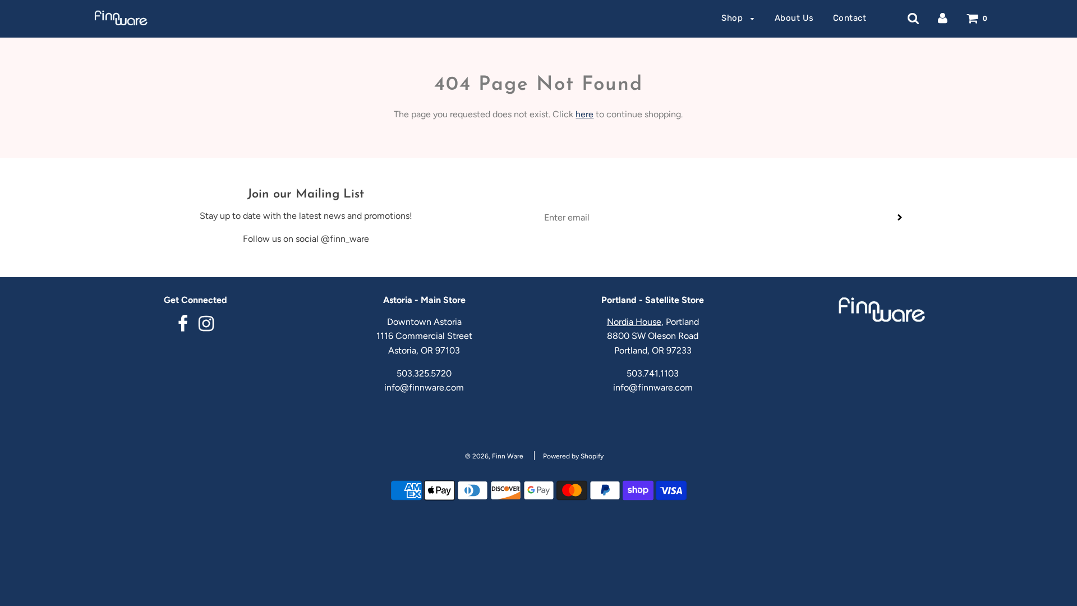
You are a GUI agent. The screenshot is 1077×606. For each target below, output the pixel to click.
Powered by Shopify (573, 456)
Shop (733, 18)
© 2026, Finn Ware (494, 456)
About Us (794, 18)
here (584, 114)
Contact (850, 18)
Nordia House (634, 321)
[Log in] (942, 17)
